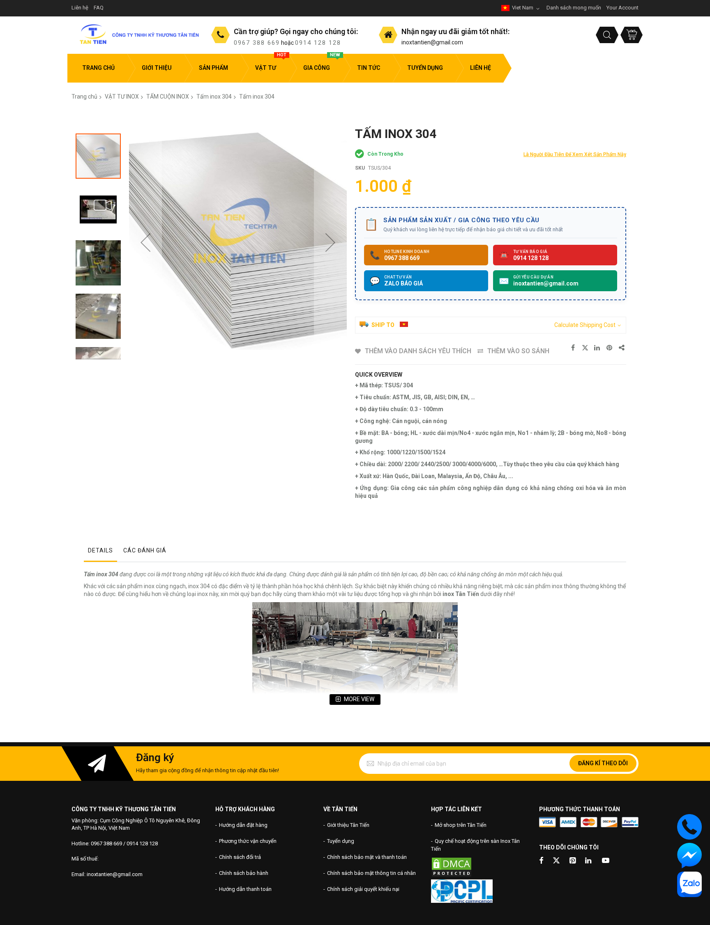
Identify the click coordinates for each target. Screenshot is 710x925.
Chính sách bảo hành (243, 873)
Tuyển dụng (340, 841)
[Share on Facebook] (573, 348)
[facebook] (541, 861)
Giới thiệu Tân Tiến (348, 825)
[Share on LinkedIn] (597, 348)
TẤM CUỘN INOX (167, 96)
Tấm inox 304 (214, 96)
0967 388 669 (257, 42)
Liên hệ (79, 8)
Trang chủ (84, 96)
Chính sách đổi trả (240, 857)
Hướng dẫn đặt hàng (243, 825)
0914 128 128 (318, 42)
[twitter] (556, 861)
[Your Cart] (632, 35)
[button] (145, 242)
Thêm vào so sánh (518, 351)
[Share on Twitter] (585, 348)
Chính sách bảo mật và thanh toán (367, 857)
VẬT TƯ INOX (122, 96)
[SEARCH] (607, 35)
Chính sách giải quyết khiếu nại (363, 889)
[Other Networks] (622, 348)
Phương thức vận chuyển (248, 841)
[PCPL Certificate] (462, 901)
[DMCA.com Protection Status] (451, 875)
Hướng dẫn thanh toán (245, 889)
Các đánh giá (144, 550)
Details (100, 550)
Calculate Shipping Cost (584, 325)
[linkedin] (588, 861)
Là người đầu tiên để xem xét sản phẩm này (574, 154)
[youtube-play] (605, 861)
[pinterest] (573, 861)
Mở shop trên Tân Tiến (460, 825)
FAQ (99, 8)
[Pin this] (610, 348)
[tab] (100, 552)
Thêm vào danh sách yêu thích (418, 351)
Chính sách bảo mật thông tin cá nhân (371, 873)
